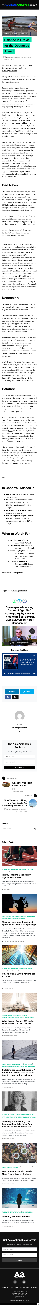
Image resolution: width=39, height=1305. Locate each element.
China (3, 916)
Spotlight (11, 1066)
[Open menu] (34, 655)
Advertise (34, 1287)
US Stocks (24, 33)
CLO (3, 1063)
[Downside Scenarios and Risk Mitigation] (29, 673)
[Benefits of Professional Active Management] (22, 673)
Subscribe (18, 767)
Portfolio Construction (25, 1116)
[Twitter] (15, 1282)
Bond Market (8, 28)
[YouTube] (24, 1282)
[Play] (4, 673)
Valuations (25, 1117)
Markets (6, 33)
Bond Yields (18, 28)
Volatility (33, 1117)
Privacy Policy (24, 1287)
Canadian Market (7, 1166)
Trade (25, 1017)
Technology (5, 871)
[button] (3, 4)
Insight (25, 30)
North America (31, 916)
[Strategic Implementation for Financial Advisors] (24, 673)
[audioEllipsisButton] (34, 673)
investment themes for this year (18, 397)
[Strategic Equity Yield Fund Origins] (14, 673)
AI (2, 869)
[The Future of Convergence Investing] (31, 673)
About (16, 1287)
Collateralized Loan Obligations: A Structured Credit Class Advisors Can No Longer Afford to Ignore (18, 1072)
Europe (14, 916)
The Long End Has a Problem (16, 1216)
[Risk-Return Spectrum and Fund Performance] (27, 673)
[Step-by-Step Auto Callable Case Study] (20, 673)
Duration (24, 1211)
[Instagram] (19, 1282)
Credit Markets (18, 1063)
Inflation (29, 1166)
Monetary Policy (7, 1017)
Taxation (20, 1017)
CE (11, 1287)
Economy (6, 30)
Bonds (27, 28)
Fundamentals (28, 1063)
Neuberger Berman (9, 70)
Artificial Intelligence (10, 869)
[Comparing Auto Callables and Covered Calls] (17, 673)
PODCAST (5, 1287)
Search (35, 829)
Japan (10, 430)
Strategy (15, 918)
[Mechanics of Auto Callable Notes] (16, 673)
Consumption (16, 1166)
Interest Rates (17, 1015)
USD (17, 871)
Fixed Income (16, 30)
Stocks (10, 918)
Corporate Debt (9, 1063)
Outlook (14, 33)
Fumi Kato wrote (21, 131)
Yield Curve (29, 1212)
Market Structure (21, 1064)
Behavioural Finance (22, 1114)
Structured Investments (27, 1066)
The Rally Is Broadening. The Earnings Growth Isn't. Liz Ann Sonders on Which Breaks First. (17, 1124)
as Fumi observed (27, 321)
